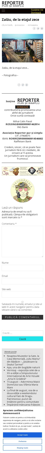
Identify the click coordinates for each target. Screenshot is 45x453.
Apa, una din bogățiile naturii (23, 367)
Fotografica (33, 25)
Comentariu (9, 223)
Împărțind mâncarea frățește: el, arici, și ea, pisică (23, 406)
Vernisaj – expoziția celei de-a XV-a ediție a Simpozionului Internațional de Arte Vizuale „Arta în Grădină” (23, 374)
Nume (5, 262)
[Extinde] (40, 37)
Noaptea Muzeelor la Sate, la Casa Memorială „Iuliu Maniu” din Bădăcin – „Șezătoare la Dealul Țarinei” (23, 360)
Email (5, 276)
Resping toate (22, 448)
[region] (22, 429)
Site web (6, 289)
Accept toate (22, 435)
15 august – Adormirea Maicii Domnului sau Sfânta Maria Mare (23, 384)
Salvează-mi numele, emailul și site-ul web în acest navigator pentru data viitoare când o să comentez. (22, 307)
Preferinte (22, 441)
